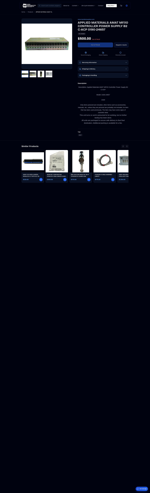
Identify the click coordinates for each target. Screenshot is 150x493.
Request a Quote (121, 45)
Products (30, 12)
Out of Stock (95, 45)
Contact (100, 6)
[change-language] (127, 6)
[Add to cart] (41, 179)
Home (23, 12)
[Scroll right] (126, 146)
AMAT (80, 135)
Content (74, 6)
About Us (66, 6)
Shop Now (110, 6)
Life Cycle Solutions (88, 6)
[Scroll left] (123, 146)
